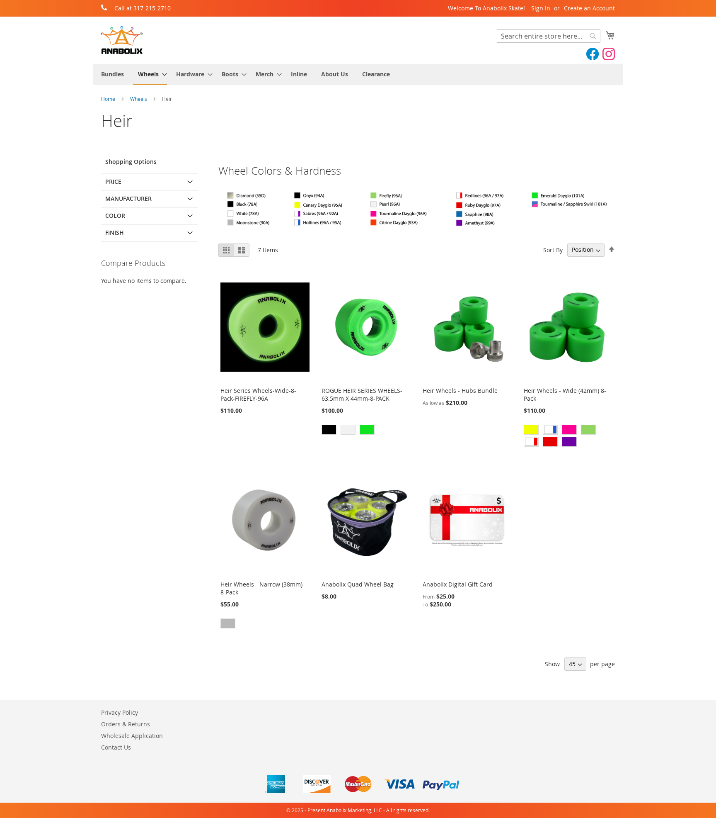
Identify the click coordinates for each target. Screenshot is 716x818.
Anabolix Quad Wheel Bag (358, 584)
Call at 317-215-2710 (142, 8)
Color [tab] (115, 215)
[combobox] (548, 36)
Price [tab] (113, 181)
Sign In (540, 8)
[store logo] (122, 40)
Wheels (139, 98)
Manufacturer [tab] (128, 198)
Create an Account (589, 8)
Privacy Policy (119, 712)
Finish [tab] (114, 232)
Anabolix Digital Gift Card (458, 584)
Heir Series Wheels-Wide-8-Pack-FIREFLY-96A (258, 394)
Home (108, 98)
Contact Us (116, 747)
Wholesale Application (132, 736)
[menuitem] (112, 74)
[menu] (358, 74)
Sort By (553, 249)
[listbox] (366, 431)
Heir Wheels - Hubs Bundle (460, 390)
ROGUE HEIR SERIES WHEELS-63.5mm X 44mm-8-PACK (362, 394)
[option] (329, 430)
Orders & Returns (125, 724)
